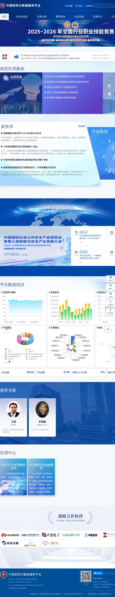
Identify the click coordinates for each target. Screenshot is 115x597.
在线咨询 (89, 6)
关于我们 (79, 6)
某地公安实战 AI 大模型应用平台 (62, 87)
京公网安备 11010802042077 (99, 594)
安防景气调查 (9, 292)
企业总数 (5, 372)
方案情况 (55, 328)
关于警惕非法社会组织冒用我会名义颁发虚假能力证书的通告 (45, 55)
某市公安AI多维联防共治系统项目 (62, 92)
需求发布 (60, 16)
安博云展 (42, 16)
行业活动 (79, 16)
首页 (4, 16)
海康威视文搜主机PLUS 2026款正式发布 (22, 133)
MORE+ (82, 126)
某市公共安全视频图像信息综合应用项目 (66, 76)
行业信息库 (22, 16)
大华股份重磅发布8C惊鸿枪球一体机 (20, 146)
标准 (100, 328)
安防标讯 (55, 292)
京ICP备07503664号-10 (73, 594)
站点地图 (68, 6)
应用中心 (98, 16)
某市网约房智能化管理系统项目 (61, 98)
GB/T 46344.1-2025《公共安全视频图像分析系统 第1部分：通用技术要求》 (51, 58)
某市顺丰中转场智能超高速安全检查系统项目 (68, 82)
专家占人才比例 (79, 372)
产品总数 (41, 372)
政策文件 (102, 292)
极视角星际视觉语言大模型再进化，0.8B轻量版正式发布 (29, 167)
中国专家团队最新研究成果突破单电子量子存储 (25, 160)
